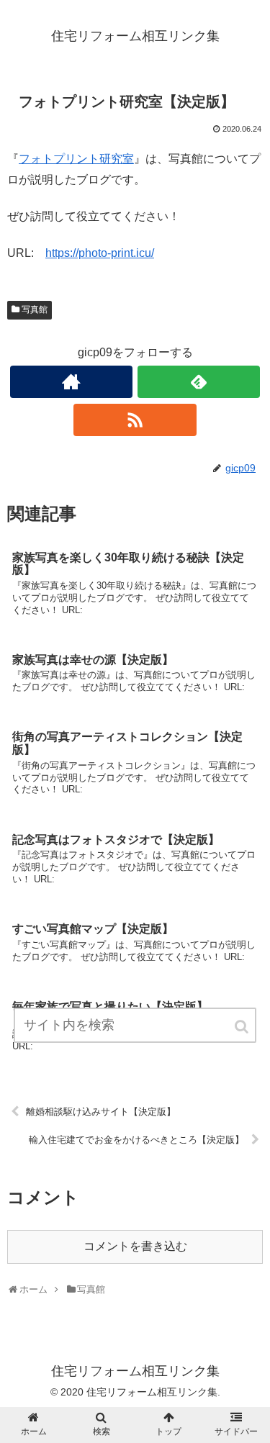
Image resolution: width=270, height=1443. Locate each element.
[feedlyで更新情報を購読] (199, 382)
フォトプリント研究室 (76, 159)
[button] (242, 1026)
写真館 (35, 309)
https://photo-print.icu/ (99, 253)
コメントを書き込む (135, 1246)
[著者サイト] (71, 382)
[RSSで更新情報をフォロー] (134, 420)
